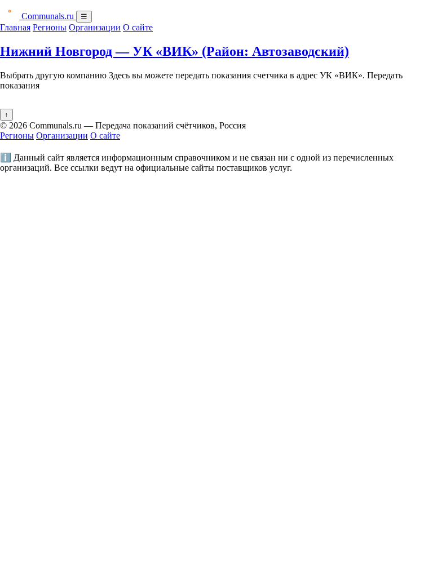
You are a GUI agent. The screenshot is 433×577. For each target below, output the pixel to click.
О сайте (138, 27)
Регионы (50, 27)
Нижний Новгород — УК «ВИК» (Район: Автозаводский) (174, 51)
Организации (95, 27)
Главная (15, 27)
